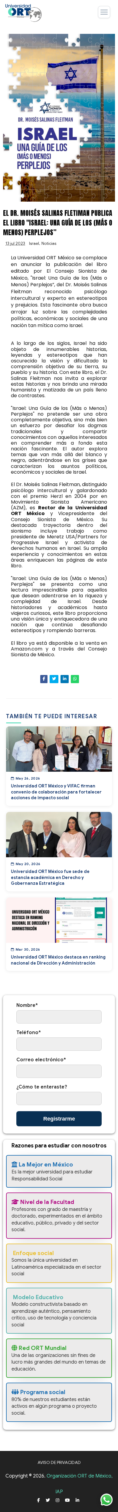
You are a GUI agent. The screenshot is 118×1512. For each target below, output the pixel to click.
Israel (34, 243)
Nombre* (27, 1005)
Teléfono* (28, 1033)
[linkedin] (77, 1500)
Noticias (48, 243)
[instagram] (57, 1500)
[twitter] (47, 1500)
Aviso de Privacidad (59, 1462)
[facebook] (38, 1500)
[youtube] (67, 1500)
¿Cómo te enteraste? (41, 1087)
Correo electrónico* (41, 1060)
